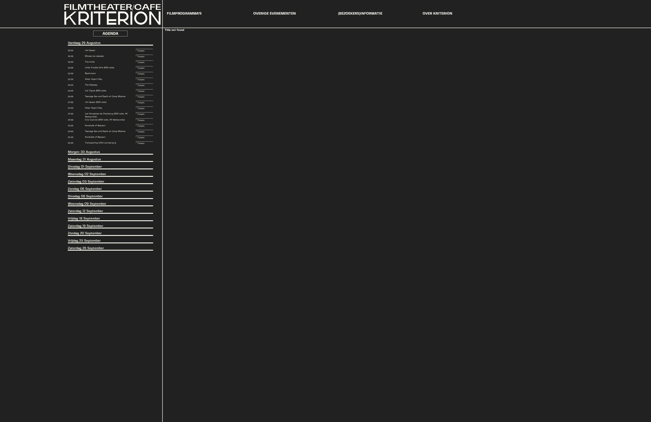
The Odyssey (91, 85)
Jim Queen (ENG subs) (95, 102)
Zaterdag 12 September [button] (85, 211)
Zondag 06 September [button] (85, 189)
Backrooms (90, 73)
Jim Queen (90, 50)
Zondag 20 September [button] (85, 233)
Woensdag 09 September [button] (87, 203)
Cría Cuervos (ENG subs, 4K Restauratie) (105, 120)
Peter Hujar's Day (93, 79)
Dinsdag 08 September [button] (85, 196)
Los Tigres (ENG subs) (95, 91)
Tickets (140, 61)
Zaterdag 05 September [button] (86, 181)
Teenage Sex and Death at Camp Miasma (105, 96)
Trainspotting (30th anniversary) (100, 143)
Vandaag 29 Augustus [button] (84, 43)
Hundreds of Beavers (95, 125)
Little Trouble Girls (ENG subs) (99, 68)
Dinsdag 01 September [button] (85, 166)
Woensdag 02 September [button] (87, 174)
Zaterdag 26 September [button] (86, 248)
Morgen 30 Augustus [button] (84, 152)
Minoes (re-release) (94, 56)
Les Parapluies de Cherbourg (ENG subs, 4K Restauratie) (106, 115)
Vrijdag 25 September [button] (84, 240)
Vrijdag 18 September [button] (84, 218)
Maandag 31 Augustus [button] (84, 159)
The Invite (90, 62)
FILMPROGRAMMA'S (184, 13)
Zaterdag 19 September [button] (85, 226)
